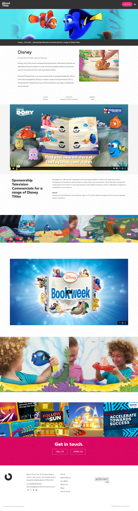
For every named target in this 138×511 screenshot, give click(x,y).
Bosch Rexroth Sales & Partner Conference (120, 430)
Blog (62, 488)
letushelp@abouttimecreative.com (41, 487)
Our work (27, 42)
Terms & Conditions (18, 506)
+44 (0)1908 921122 (34, 484)
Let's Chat (127, 4)
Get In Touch (65, 491)
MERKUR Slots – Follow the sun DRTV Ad (85, 429)
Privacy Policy (7, 506)
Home (20, 42)
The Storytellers (14, 431)
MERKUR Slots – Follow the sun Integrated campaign (50, 429)
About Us (64, 484)
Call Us (60, 452)
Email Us (78, 452)
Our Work (64, 481)
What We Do (66, 478)
